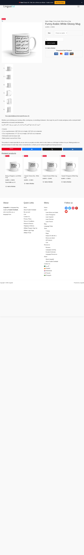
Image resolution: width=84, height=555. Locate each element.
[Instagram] (73, 208)
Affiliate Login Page (29, 230)
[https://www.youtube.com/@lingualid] (66, 211)
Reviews (48, 247)
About (25, 207)
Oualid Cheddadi (13, 209)
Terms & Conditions (29, 221)
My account (27, 212)
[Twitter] (69, 208)
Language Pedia (48, 226)
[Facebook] (66, 208)
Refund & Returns (28, 223)
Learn (45, 209)
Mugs (50, 21)
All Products (49, 240)
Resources (47, 244)
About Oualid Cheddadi (30, 209)
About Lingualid (50, 259)
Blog (45, 224)
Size (49, 33)
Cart (25, 214)
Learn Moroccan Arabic (52, 212)
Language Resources (51, 254)
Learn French (49, 221)
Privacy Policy (27, 219)
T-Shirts (48, 231)
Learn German (49, 219)
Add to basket (51, 43)
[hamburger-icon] (78, 6)
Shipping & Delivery (29, 226)
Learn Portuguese (50, 214)
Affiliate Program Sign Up (30, 228)
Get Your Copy (60, 2)
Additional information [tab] (17, 116)
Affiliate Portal (27, 232)
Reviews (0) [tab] (26, 116)
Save (4, 19)
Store (45, 228)
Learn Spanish (49, 217)
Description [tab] (8, 116)
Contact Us (27, 216)
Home (46, 21)
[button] (2, 21)
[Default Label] (76, 208)
